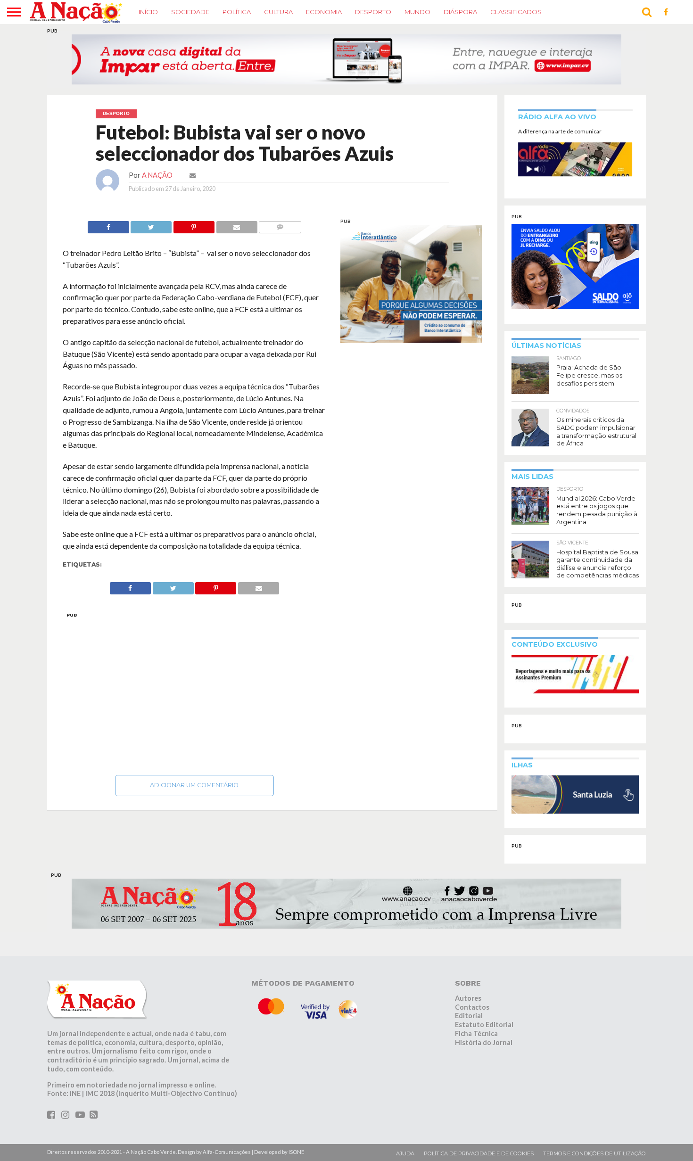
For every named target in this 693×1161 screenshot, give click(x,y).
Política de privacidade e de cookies (479, 1153)
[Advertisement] (194, 691)
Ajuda (405, 1153)
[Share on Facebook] (108, 224)
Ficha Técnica (476, 1033)
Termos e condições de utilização (594, 1153)
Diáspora (460, 12)
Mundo (417, 12)
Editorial (469, 1016)
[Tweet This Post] (151, 224)
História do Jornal (483, 1042)
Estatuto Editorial (484, 1025)
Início (148, 12)
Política (237, 12)
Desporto (373, 12)
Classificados (516, 12)
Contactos (472, 1007)
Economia (324, 12)
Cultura (278, 12)
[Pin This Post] (193, 224)
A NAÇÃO (157, 175)
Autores (468, 998)
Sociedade (190, 12)
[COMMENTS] (280, 224)
